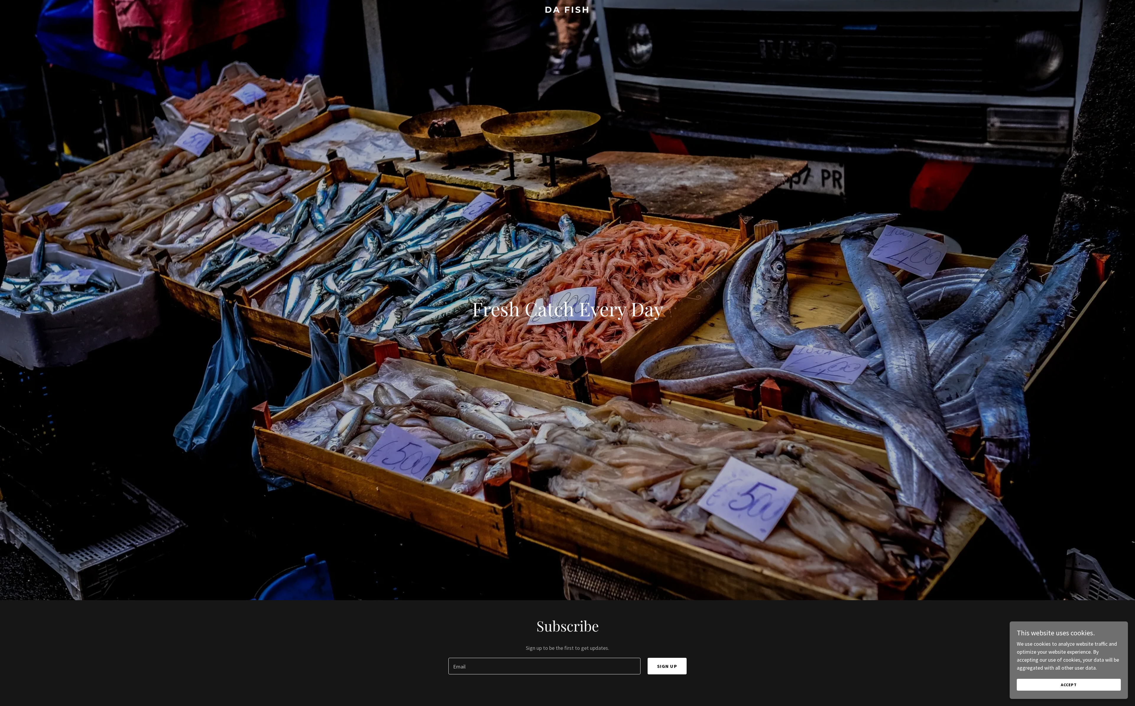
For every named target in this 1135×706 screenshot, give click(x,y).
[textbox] (544, 666)
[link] (567, 10)
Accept (1069, 684)
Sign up (667, 666)
